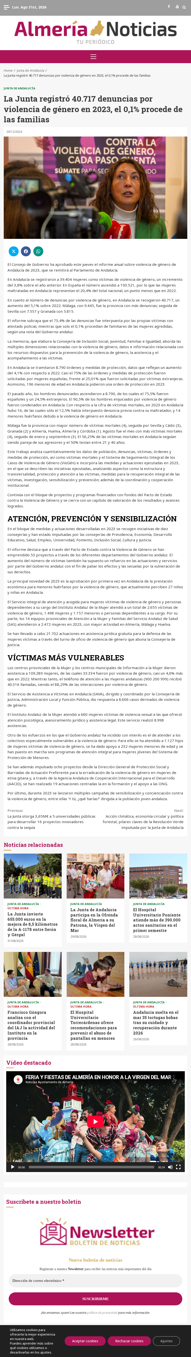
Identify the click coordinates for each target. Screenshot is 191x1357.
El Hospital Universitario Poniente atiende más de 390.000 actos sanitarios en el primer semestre (158, 876)
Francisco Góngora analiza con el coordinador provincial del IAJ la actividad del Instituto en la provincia (33, 974)
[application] (95, 1121)
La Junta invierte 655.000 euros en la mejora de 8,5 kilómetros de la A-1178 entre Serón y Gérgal (33, 876)
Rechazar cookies (129, 1341)
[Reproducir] (12, 1167)
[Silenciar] (170, 1167)
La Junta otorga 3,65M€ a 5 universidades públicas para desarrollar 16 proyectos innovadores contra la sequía (51, 819)
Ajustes (166, 1341)
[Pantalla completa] (178, 1167)
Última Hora (18, 908)
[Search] (184, 7)
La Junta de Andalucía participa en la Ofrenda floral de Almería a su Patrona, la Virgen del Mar (96, 876)
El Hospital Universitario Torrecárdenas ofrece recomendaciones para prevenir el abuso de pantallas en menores (96, 974)
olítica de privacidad (103, 1312)
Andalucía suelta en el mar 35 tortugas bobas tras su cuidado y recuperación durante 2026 (158, 974)
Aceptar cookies (85, 1341)
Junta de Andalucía (19, 88)
